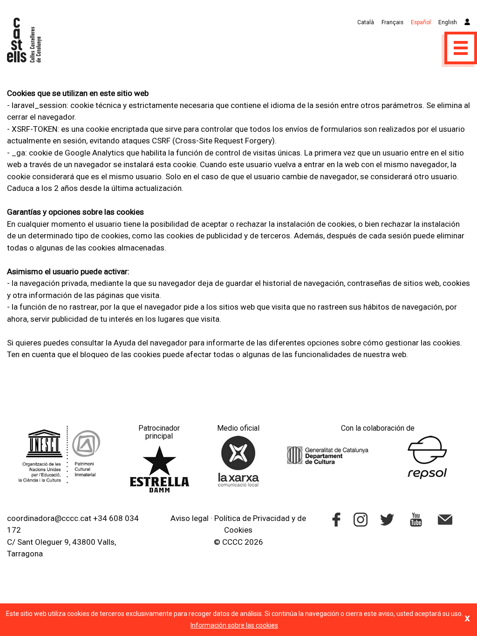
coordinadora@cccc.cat (49, 518)
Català (365, 22)
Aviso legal (189, 518)
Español (421, 22)
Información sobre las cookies (234, 625)
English (447, 22)
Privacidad (271, 518)
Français (392, 22)
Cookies (238, 530)
